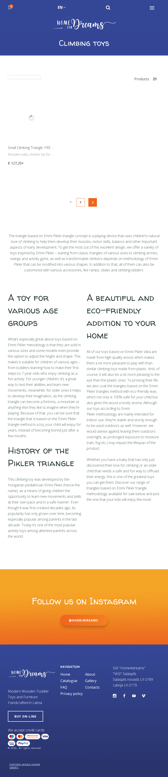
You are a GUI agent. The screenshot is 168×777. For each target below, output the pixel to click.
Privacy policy (71, 693)
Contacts (92, 687)
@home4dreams (84, 620)
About (90, 674)
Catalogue (68, 680)
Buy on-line (25, 716)
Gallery (90, 680)
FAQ (63, 687)
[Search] (108, 7)
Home (65, 674)
